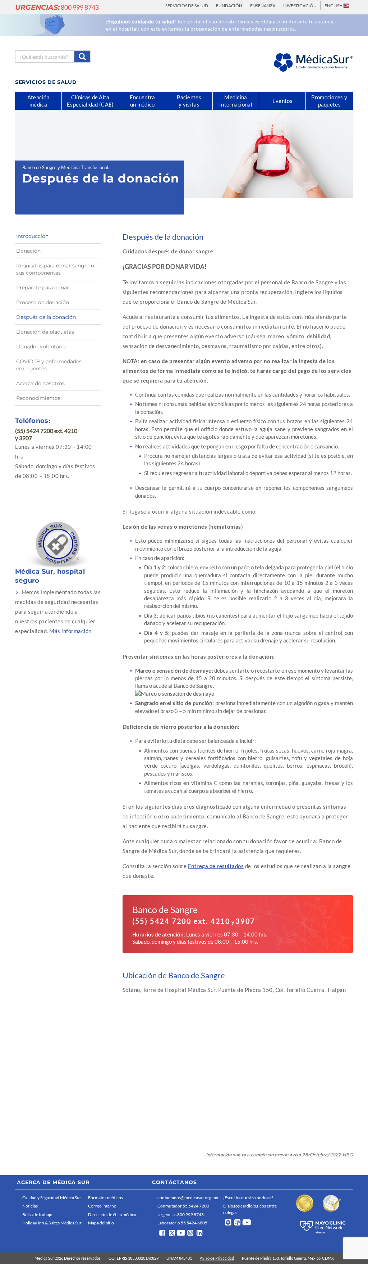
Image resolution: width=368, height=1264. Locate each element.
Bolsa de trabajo (37, 1214)
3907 (245, 921)
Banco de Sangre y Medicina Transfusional (65, 167)
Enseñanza (262, 5)
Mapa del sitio (101, 1222)
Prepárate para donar (42, 287)
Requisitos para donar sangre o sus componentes (55, 269)
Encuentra (142, 101)
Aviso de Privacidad (217, 1258)
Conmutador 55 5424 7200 (183, 1206)
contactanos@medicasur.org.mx (187, 1197)
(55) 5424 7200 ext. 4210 (181, 921)
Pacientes (189, 101)
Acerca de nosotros (40, 383)
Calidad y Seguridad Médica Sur (51, 1197)
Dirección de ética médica (112, 1214)
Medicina (235, 101)
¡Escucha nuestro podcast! (248, 1197)
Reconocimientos (38, 398)
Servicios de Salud (186, 5)
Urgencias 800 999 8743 (180, 1214)
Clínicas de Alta (90, 101)
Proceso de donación (42, 302)
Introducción (32, 236)
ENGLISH (334, 5)
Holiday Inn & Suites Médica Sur (52, 1222)
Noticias (30, 1206)
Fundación (229, 5)
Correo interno (102, 1206)
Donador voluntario (41, 346)
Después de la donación (46, 317)
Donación (28, 251)
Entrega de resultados (216, 866)
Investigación (300, 5)
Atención (38, 101)
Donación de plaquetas (45, 332)
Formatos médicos (105, 1197)
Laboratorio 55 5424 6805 (182, 1222)
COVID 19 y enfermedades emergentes (49, 365)
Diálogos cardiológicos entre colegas (250, 1209)
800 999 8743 (57, 7)
